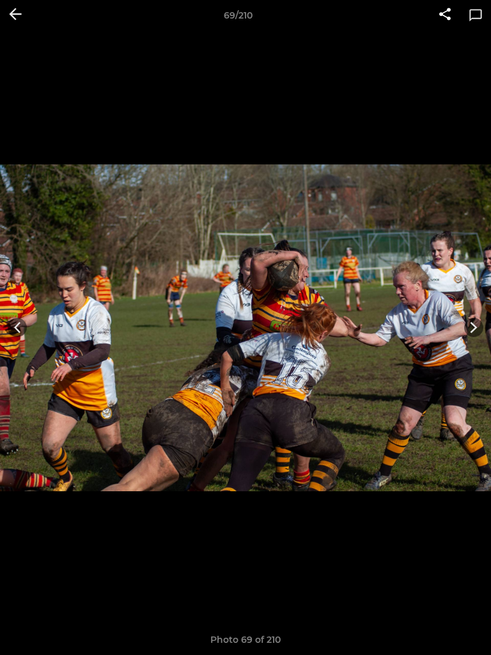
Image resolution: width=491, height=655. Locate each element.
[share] (445, 15)
